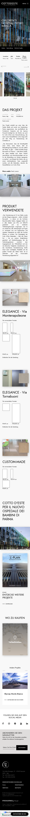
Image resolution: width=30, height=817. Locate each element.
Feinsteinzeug (19, 785)
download (9, 604)
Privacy (3, 804)
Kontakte (18, 788)
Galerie (3, 48)
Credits (13, 805)
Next (26, 670)
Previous (4, 671)
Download (18, 782)
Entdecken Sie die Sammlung (10, 357)
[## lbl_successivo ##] (26, 66)
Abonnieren (22, 747)
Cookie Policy (9, 804)
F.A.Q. (4, 785)
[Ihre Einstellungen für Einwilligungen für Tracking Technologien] (2, 814)
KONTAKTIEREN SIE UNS (19, 814)
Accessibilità (7, 805)
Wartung (5, 788)
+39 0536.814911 (10, 775)
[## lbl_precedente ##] (3, 66)
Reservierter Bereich (8, 782)
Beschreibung (10, 48)
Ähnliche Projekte (18, 48)
